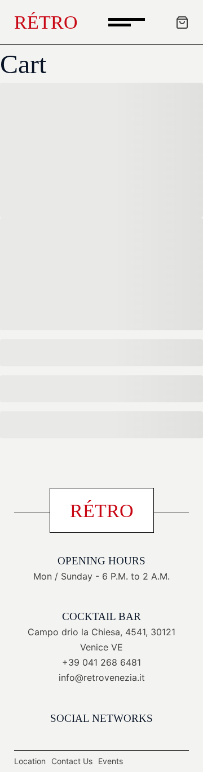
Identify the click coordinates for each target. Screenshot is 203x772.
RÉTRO (46, 22)
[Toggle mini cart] (182, 22)
